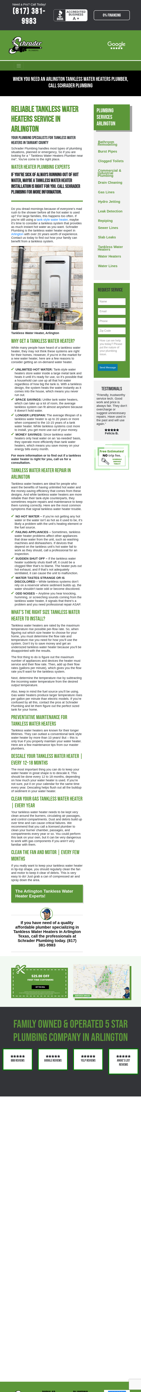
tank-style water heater (52, 219)
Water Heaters (109, 256)
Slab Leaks (107, 237)
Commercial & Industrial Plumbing (109, 173)
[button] (94, 530)
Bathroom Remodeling (107, 143)
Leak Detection (110, 211)
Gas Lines (106, 192)
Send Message (108, 367)
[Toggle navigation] (19, 65)
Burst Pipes (107, 151)
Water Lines (107, 266)
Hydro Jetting (109, 202)
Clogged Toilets (111, 161)
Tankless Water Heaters (110, 248)
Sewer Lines (108, 228)
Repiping (105, 221)
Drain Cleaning (110, 182)
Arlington (17, 234)
